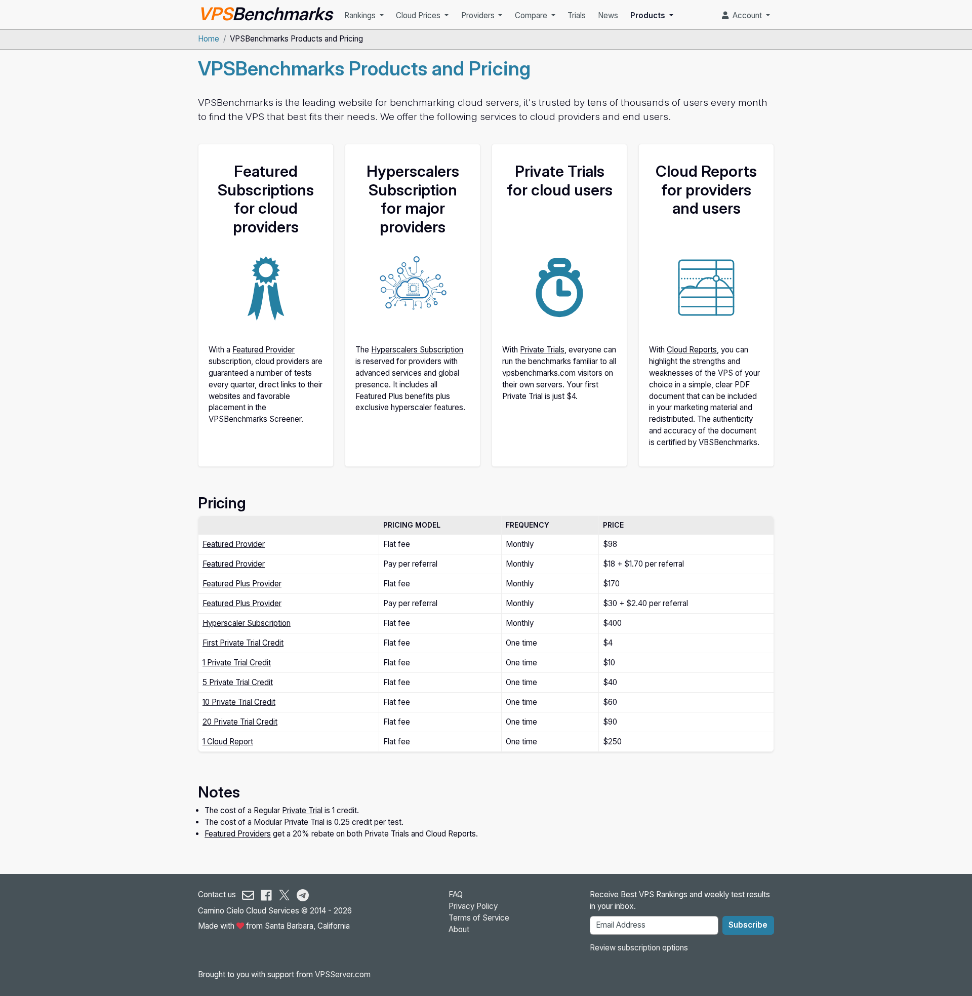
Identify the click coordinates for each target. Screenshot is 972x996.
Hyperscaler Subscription (246, 623)
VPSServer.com (343, 974)
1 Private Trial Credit (236, 662)
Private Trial (302, 810)
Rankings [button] (361, 15)
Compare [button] (532, 15)
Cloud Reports (692, 349)
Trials (577, 15)
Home (208, 39)
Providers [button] (479, 15)
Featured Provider (263, 349)
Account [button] (746, 15)
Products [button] (648, 15)
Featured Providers (238, 834)
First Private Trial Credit (243, 643)
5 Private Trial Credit (237, 682)
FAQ (456, 894)
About (459, 929)
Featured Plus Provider (241, 583)
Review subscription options (639, 947)
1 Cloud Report (227, 741)
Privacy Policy (473, 906)
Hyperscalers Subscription (417, 349)
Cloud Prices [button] (419, 15)
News (608, 15)
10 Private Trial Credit (238, 702)
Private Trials (542, 349)
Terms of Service (479, 918)
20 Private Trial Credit (239, 722)
